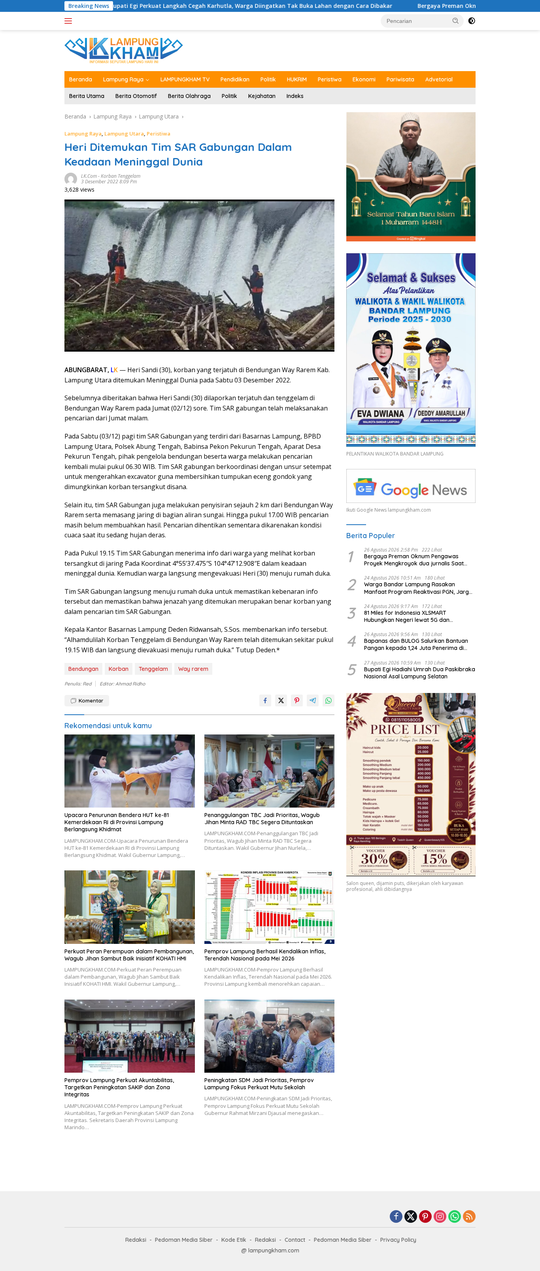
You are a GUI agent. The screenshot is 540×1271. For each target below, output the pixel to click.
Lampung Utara (124, 133)
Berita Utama (86, 96)
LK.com (89, 176)
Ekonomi (364, 79)
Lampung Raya (123, 79)
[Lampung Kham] (123, 50)
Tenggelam (153, 668)
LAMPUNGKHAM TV (185, 79)
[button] (456, 20)
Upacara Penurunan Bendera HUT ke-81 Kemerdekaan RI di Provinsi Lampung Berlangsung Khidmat (116, 822)
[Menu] (69, 21)
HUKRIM (297, 79)
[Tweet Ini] (281, 700)
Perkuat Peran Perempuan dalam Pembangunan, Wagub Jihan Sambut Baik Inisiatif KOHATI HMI (129, 955)
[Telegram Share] (313, 700)
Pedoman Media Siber (184, 1239)
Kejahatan (262, 96)
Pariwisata (400, 79)
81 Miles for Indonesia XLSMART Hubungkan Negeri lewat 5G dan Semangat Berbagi (406, 616)
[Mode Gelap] (472, 21)
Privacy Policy (398, 1239)
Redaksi (135, 1239)
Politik (268, 79)
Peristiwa (330, 79)
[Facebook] (396, 1217)
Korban (118, 668)
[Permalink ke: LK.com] (70, 178)
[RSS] (469, 1217)
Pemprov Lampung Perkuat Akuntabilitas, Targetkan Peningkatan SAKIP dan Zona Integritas (119, 1087)
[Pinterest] (425, 1217)
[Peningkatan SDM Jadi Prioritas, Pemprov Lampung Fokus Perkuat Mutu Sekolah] (269, 1036)
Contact (295, 1239)
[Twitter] (410, 1217)
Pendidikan (235, 79)
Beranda (80, 79)
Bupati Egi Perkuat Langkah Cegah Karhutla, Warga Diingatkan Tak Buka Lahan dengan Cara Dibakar (186, 5)
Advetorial (439, 79)
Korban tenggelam (120, 176)
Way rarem (193, 668)
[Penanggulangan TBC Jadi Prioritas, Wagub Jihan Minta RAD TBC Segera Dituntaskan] (269, 771)
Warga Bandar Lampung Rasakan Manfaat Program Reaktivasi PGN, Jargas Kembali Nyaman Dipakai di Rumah (419, 588)
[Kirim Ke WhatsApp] (328, 700)
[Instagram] (440, 1217)
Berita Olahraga (189, 96)
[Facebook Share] (265, 700)
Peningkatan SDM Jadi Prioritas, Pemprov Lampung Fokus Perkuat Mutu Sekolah (259, 1084)
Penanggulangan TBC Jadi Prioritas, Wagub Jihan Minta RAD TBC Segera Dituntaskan (262, 819)
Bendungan (83, 668)
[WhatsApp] (454, 1217)
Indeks (295, 96)
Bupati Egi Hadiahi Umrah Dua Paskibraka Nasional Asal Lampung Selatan (419, 673)
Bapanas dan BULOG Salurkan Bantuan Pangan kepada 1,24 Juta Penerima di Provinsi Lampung (416, 644)
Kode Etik (233, 1239)
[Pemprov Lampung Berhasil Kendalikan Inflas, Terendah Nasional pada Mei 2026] (269, 906)
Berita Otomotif (136, 96)
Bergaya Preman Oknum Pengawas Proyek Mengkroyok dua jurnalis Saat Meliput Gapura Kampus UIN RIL (414, 560)
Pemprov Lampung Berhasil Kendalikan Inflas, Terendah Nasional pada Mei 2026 (264, 955)
